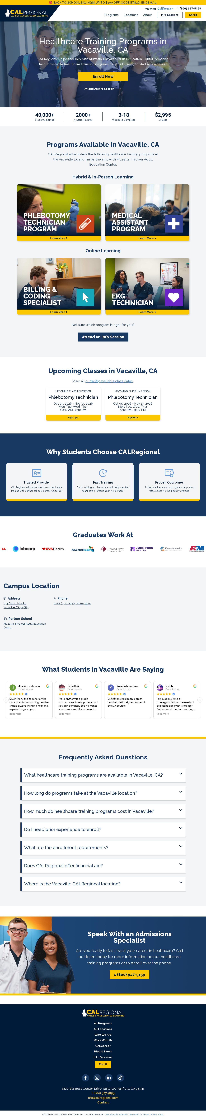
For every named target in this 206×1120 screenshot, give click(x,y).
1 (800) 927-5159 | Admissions (72, 603)
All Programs (103, 1023)
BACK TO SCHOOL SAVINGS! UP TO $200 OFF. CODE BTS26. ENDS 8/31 (105, 2)
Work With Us (103, 1040)
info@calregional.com (103, 1097)
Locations (131, 14)
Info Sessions (169, 14)
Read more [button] (15, 714)
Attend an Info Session (103, 337)
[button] (199, 700)
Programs (111, 14)
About (147, 14)
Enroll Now (103, 76)
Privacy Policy (157, 1114)
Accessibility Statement (117, 1114)
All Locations (103, 1029)
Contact (103, 1102)
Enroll (193, 14)
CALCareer (103, 1045)
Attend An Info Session (99, 88)
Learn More (57, 238)
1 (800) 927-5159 (189, 8)
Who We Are (103, 1034)
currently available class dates (109, 381)
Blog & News (103, 1051)
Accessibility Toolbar (139, 1114)
